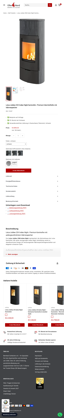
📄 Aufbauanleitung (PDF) (15, 211)
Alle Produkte (11, 13)
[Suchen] (50, 5)
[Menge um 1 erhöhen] (22, 135)
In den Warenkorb (18, 170)
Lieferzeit (9, 176)
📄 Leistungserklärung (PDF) (16, 213)
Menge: (8, 135)
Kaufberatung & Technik (10, 385)
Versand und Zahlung (41, 361)
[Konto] (56, 5)
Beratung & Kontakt (12, 201)
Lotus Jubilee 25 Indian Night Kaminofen (14, 311)
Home (4, 13)
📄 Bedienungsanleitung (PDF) (16, 208)
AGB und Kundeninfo (41, 358)
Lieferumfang (10, 196)
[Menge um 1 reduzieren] (13, 135)
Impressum (38, 355)
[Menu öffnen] (4, 5)
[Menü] (8, 400)
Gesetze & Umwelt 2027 (11, 388)
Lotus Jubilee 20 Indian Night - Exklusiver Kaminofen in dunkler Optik (37, 312)
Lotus (7, 307)
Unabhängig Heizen (9, 394)
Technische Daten (11, 186)
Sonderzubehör (11, 191)
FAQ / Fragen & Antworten (11, 383)
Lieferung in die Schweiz (42, 364)
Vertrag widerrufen (41, 372)
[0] (59, 5)
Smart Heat (7, 391)
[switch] (5, 410)
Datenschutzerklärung (42, 366)
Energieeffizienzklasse (13, 181)
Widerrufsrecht (39, 369)
